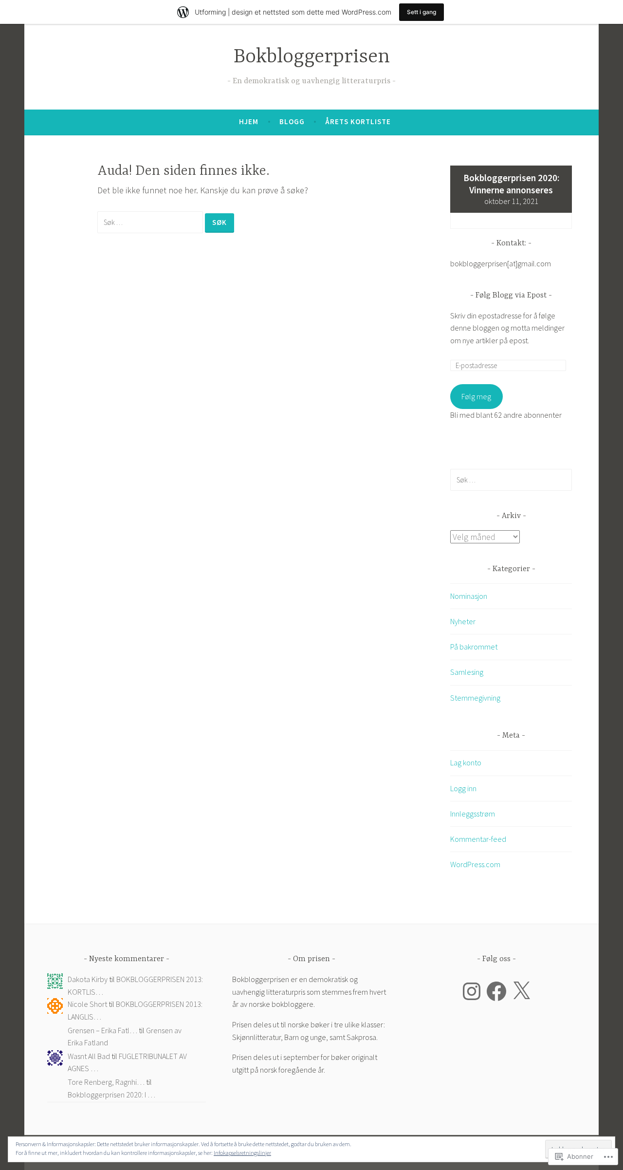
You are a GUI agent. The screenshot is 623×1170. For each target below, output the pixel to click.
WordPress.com (475, 864)
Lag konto (465, 762)
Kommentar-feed (478, 839)
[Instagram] (471, 991)
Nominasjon (468, 596)
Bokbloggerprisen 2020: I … (111, 1094)
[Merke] (151, 221)
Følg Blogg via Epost (511, 295)
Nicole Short (87, 1004)
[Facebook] (496, 991)
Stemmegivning (475, 698)
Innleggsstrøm (472, 813)
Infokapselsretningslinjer (242, 1152)
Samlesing (466, 672)
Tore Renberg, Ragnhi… (106, 1082)
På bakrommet (473, 646)
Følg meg (476, 396)
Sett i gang (421, 12)
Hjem (248, 121)
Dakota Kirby (88, 979)
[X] (521, 991)
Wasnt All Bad (89, 1056)
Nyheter (463, 621)
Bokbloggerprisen (312, 57)
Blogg (292, 121)
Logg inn (463, 788)
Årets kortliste (358, 121)
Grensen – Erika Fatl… (102, 1030)
